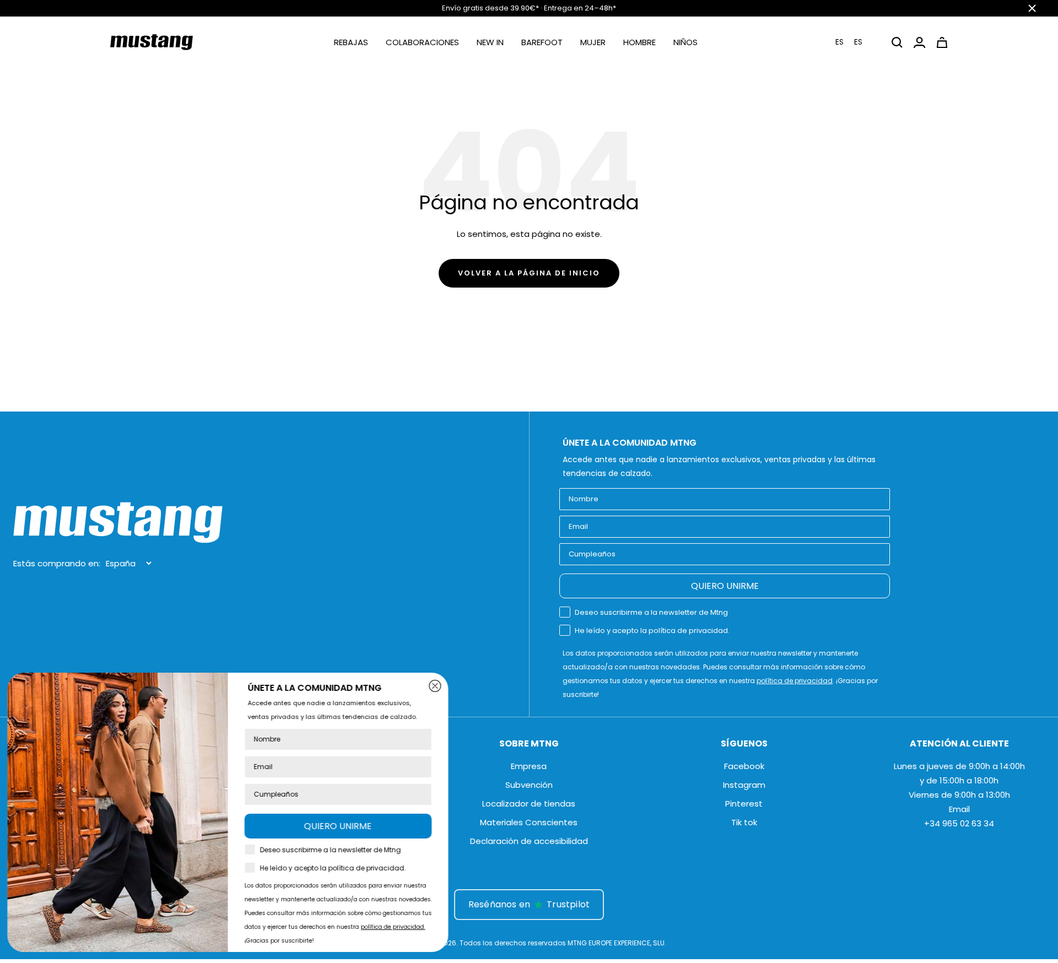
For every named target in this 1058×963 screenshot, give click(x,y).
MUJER (593, 42)
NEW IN (490, 42)
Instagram (744, 785)
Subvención (529, 785)
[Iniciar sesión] (919, 42)
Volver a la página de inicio (529, 273)
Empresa (529, 766)
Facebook (744, 766)
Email (959, 809)
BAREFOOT (542, 42)
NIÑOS (685, 42)
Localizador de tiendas (528, 803)
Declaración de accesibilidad (529, 841)
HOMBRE (639, 42)
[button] (856, 42)
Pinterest (744, 803)
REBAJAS (351, 42)
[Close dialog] (439, 686)
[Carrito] (942, 42)
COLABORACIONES (422, 42)
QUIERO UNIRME (725, 586)
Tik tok (744, 822)
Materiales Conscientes (528, 822)
